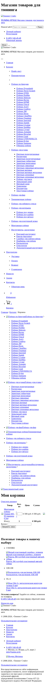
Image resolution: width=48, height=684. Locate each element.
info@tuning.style (13, 652)
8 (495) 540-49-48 (13, 38)
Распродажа (21, 156)
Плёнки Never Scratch (25, 91)
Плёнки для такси (24, 179)
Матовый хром (22, 184)
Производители (18, 75)
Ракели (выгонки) (24, 236)
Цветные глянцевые (25, 166)
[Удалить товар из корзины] (44, 514)
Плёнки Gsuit (22, 136)
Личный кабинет (13, 31)
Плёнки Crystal (22, 130)
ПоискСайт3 (6, 27)
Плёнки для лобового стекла (23, 204)
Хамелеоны (21, 186)
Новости (10, 274)
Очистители (21, 245)
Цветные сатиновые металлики (30, 177)
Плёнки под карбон (25, 214)
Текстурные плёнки (25, 191)
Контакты (10, 282)
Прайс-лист (16, 71)
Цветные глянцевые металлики (30, 168)
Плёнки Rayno (22, 100)
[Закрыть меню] (9, 45)
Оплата (14, 261)
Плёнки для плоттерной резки (24, 221)
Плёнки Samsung (23, 143)
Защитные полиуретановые (28, 159)
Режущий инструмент (26, 234)
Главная (9, 63)
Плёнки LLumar (23, 125)
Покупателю (11, 252)
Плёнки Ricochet (23, 134)
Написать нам (7, 603)
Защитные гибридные (26, 161)
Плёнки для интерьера (21, 208)
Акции (9, 278)
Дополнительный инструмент (29, 248)
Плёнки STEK (22, 93)
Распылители (22, 243)
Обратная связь (18, 287)
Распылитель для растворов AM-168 (22, 575)
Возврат (14, 265)
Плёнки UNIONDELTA (26, 139)
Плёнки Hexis (22, 114)
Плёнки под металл (24, 217)
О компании (16, 269)
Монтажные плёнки (20, 225)
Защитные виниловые (26, 163)
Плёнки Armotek (23, 132)
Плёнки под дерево (24, 212)
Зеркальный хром (24, 182)
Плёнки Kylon (22, 141)
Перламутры (21, 188)
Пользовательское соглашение (14, 621)
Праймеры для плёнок (26, 241)
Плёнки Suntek (22, 123)
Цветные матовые (24, 170)
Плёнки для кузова (19, 150)
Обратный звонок (14, 40)
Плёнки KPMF (22, 102)
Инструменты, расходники (23, 230)
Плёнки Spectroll (23, 120)
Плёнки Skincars (23, 98)
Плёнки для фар (18, 195)
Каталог (9, 67)
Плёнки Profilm (23, 95)
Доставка (15, 256)
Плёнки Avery (22, 107)
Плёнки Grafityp (23, 109)
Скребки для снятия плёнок (28, 239)
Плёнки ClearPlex (24, 116)
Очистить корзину (9, 501)
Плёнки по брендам (20, 84)
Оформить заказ (8, 527)
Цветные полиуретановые (27, 154)
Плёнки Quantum (23, 118)
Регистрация (11, 34)
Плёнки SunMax (23, 127)
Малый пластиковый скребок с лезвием (23, 554)
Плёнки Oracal (22, 104)
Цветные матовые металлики (29, 172)
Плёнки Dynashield (24, 88)
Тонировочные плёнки (21, 199)
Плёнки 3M (21, 111)
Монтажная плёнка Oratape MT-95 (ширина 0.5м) (9, 513)
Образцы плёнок (23, 145)
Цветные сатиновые (25, 175)
